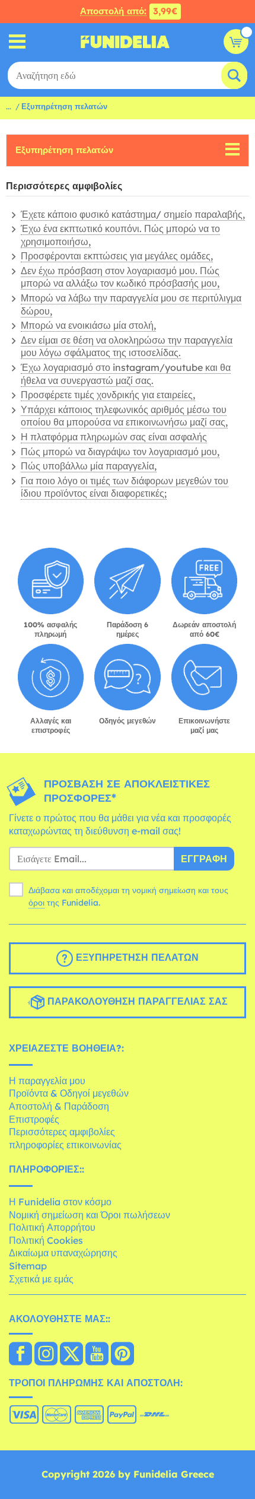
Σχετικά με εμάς (41, 1279)
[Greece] (20, 1355)
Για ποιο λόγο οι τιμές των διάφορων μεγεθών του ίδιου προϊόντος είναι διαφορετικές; (124, 487)
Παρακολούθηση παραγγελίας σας (136, 1001)
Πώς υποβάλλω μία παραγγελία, (89, 466)
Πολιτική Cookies (46, 1240)
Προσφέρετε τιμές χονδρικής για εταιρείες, (108, 395)
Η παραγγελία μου (47, 1081)
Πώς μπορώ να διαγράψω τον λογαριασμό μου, (120, 452)
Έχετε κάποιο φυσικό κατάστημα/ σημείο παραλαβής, (133, 214)
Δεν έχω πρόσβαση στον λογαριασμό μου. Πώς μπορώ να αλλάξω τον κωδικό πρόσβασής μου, (120, 277)
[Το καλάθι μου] (236, 41)
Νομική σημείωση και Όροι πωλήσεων (89, 1215)
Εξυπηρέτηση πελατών (64, 149)
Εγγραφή (204, 859)
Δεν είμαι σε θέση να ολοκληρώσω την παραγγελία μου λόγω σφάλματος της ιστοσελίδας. (126, 346)
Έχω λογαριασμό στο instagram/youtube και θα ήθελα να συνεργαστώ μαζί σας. (126, 373)
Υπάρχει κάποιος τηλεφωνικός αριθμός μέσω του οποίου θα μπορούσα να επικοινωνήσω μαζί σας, (124, 416)
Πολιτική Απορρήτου (52, 1227)
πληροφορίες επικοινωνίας (65, 1145)
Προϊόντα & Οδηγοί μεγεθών (69, 1093)
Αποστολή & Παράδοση (59, 1106)
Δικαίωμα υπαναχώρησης (63, 1253)
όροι (36, 902)
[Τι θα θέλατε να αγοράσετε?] (17, 42)
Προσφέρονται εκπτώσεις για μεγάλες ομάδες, (117, 256)
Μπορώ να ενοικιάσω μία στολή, (88, 325)
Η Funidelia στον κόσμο (60, 1202)
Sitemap (28, 1266)
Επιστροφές (34, 1119)
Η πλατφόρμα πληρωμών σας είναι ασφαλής (114, 437)
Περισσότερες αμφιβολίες (62, 1132)
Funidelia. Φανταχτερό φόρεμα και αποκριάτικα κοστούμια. (125, 41)
